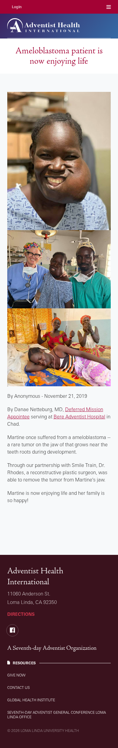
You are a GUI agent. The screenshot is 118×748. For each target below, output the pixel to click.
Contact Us (18, 687)
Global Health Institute (31, 700)
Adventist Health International (35, 576)
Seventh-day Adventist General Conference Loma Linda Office (56, 714)
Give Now (16, 675)
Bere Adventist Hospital (79, 417)
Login (17, 7)
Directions (20, 614)
